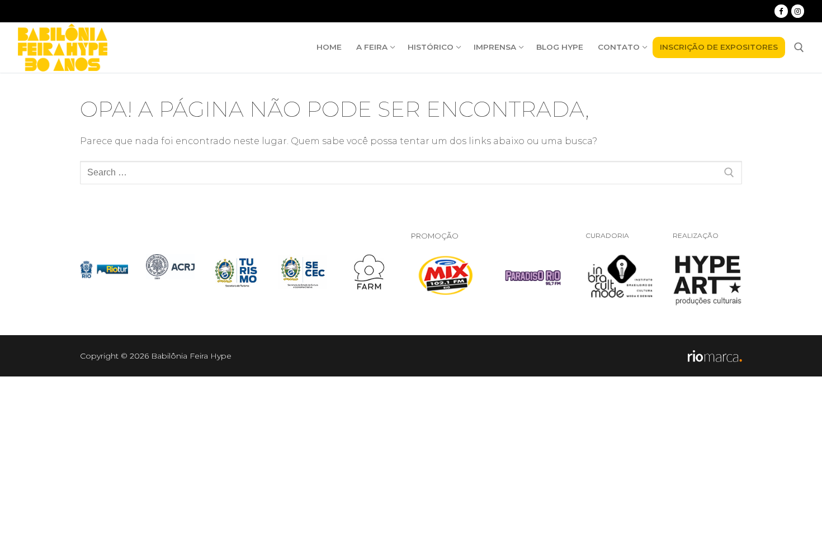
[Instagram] (797, 10)
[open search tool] (799, 47)
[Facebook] (780, 10)
